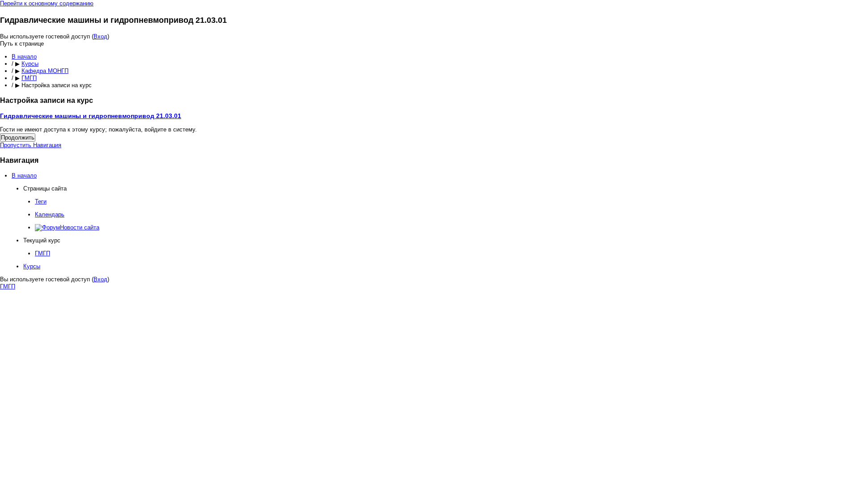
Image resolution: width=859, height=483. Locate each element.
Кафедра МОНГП (44, 71)
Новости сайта (79, 227)
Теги (41, 201)
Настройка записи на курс (56, 85)
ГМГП (29, 78)
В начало (24, 56)
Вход (100, 36)
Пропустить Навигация (30, 145)
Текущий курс (41, 240)
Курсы (29, 63)
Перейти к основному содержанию (47, 3)
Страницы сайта (45, 188)
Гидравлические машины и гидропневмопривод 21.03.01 (90, 115)
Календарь (49, 214)
